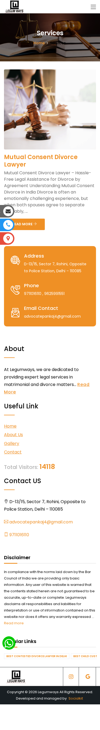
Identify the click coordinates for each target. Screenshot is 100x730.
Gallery (11, 443)
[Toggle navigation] (93, 7)
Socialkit (76, 698)
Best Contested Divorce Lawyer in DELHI (36, 656)
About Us (13, 435)
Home (39, 43)
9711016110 (18, 535)
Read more (14, 623)
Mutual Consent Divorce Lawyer (41, 161)
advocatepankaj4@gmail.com (40, 522)
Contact (13, 452)
